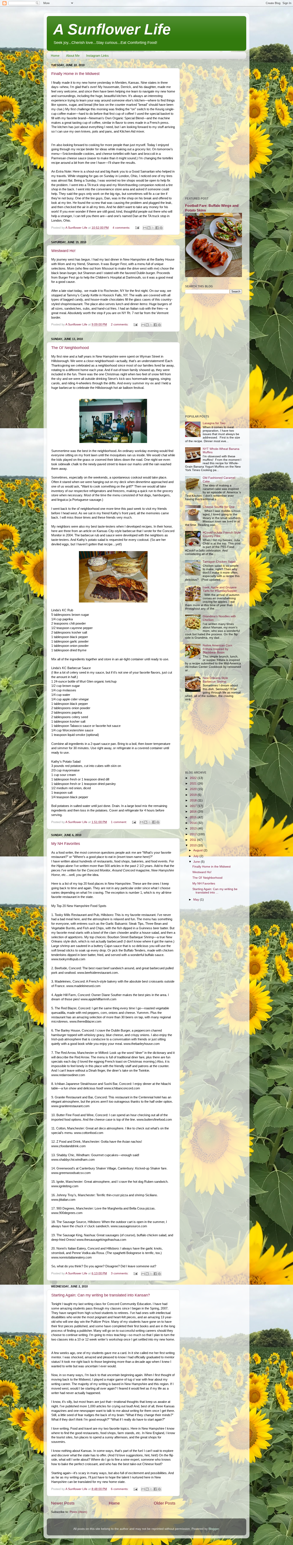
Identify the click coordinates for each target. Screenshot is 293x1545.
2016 (194, 811)
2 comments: (120, 324)
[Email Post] (137, 227)
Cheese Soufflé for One (219, 507)
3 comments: (120, 1273)
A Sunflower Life (112, 29)
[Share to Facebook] (157, 228)
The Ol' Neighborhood (70, 348)
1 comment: (119, 822)
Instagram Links (97, 55)
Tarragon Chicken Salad (219, 561)
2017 (194, 806)
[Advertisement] (213, 126)
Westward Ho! (63, 251)
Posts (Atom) (78, 1512)
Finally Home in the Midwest (75, 74)
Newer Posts (63, 1503)
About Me (73, 55)
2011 (193, 839)
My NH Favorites (65, 843)
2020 (194, 789)
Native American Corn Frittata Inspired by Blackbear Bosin (217, 649)
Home (55, 55)
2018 (194, 800)
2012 (194, 834)
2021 (194, 783)
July (196, 856)
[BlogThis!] (149, 228)
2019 (194, 794)
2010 (194, 845)
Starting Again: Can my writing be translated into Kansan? (100, 1295)
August (198, 850)
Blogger (213, 1528)
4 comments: (122, 227)
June (197, 861)
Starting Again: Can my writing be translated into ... (214, 890)
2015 (194, 817)
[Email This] (145, 228)
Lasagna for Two (214, 423)
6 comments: (120, 1489)
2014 (194, 823)
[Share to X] (153, 228)
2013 (194, 828)
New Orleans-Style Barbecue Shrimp (215, 679)
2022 (194, 778)
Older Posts (164, 1503)
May (196, 899)
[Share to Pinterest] (161, 228)
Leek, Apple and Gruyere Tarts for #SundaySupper (220, 589)
